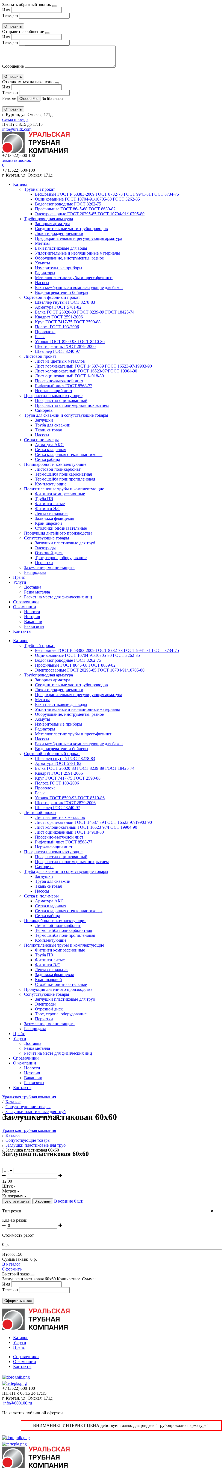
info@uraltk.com (16, 129)
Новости (32, 611)
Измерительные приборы (58, 268)
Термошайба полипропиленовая (65, 479)
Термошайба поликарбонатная (63, 474)
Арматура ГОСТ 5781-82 (58, 307)
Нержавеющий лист (53, 390)
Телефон (10, 15)
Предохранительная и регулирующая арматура (78, 238)
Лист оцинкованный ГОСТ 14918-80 (69, 376)
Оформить (12, 1269)
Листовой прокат (40, 356)
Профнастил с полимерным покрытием (72, 405)
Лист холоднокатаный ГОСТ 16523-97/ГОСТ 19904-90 (86, 371)
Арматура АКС (49, 444)
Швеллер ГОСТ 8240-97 (57, 351)
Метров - (10, 1191)
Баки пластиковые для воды (61, 248)
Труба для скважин (52, 425)
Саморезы (44, 410)
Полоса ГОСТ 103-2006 (57, 326)
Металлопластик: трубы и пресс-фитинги (74, 277)
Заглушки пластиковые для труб (65, 543)
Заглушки (44, 420)
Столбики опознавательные (61, 528)
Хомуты (42, 263)
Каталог (20, 184)
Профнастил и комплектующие (53, 395)
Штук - (8, 1186)
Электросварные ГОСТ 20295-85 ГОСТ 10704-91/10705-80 (90, 213)
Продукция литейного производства (58, 533)
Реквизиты (34, 626)
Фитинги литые (50, 503)
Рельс (40, 336)
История (32, 616)
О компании (24, 606)
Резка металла (37, 592)
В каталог (11, 1264)
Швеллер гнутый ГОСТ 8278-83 (65, 302)
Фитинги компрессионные (60, 493)
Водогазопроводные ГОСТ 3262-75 (68, 204)
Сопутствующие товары (46, 538)
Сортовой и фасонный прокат (52, 297)
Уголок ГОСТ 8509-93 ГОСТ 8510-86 (70, 341)
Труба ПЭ (44, 498)
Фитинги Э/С (47, 508)
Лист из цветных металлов (60, 361)
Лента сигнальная (51, 513)
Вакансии (33, 621)
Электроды (45, 547)
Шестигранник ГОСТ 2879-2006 (65, 346)
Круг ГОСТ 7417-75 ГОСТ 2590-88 (68, 322)
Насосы (42, 282)
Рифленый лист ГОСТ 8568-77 (63, 385)
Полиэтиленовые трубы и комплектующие (64, 489)
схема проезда (15, 119)
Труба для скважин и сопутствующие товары (66, 415)
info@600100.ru (17, 1403)
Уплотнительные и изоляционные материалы (77, 253)
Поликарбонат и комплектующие (55, 464)
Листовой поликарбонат (58, 469)
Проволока (45, 331)
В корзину (42, 1201)
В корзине (68, 1201)
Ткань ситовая (48, 430)
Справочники (26, 602)
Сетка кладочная (50, 449)
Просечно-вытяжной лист (59, 380)
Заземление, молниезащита (49, 567)
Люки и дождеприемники (59, 233)
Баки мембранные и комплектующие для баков (79, 287)
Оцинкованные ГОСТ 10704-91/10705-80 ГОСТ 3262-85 (87, 199)
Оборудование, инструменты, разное (69, 258)
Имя (6, 9)
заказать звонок (16, 160)
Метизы (42, 243)
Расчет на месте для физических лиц (58, 597)
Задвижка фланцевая (54, 518)
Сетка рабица (47, 459)
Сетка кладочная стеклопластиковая (68, 454)
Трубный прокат (39, 189)
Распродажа (35, 572)
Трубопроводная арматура (48, 218)
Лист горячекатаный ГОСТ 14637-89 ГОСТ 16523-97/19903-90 (93, 366)
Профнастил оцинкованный (61, 400)
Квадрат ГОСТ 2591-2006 (59, 317)
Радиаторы (45, 272)
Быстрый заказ (16, 1201)
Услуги (19, 582)
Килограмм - (14, 1196)
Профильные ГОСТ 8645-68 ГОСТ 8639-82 (75, 209)
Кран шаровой (48, 523)
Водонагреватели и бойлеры (61, 292)
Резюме (9, 98)
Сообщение (13, 66)
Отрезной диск (49, 552)
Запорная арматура (52, 223)
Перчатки (44, 562)
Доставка (32, 587)
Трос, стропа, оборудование (61, 557)
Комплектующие (50, 484)
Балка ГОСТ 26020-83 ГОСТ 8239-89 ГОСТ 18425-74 (84, 312)
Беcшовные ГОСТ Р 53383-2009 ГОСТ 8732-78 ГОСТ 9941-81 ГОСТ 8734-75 (107, 194)
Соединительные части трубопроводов (71, 228)
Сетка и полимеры (41, 439)
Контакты (22, 631)
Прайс (19, 577)
